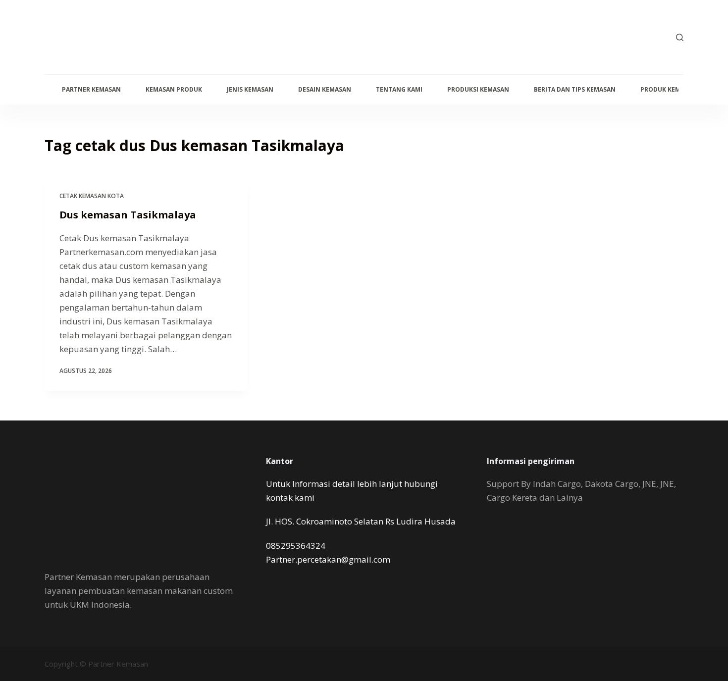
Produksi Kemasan (478, 89)
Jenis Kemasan (250, 89)
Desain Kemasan (324, 89)
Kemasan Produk (174, 89)
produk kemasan (668, 89)
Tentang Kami (399, 89)
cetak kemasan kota (91, 196)
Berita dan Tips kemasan (575, 89)
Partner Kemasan (91, 89)
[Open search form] (679, 37)
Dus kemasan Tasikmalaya (127, 214)
